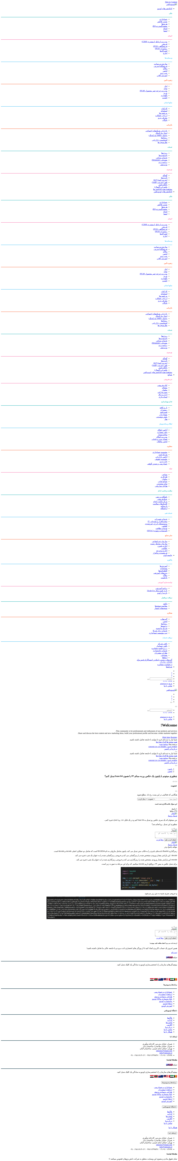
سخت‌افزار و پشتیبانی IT (157, 521)
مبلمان (164, 390)
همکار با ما (168, 1032)
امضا (165, 31)
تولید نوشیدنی (162, 484)
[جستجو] (148, 679)
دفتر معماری (162, 432)
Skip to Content (171, 2)
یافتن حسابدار (161, 646)
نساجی (164, 474)
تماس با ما (168, 686)
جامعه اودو (167, 555)
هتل (165, 419)
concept (151, 747)
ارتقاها (164, 658)
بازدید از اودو (162, 593)
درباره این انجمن (170, 749)
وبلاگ (165, 69)
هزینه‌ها (164, 24)
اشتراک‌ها (163, 51)
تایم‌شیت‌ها (163, 155)
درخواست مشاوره (164, 664)
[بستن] (176, 706)
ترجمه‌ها (164, 626)
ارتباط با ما (172, 1133)
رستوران (163, 410)
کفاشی (164, 526)
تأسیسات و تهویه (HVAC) (157, 531)
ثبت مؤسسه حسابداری (158, 633)
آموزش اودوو (167, 1006)
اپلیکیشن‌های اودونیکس (163, 192)
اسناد (165, 28)
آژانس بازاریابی (161, 457)
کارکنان (164, 109)
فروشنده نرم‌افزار (160, 553)
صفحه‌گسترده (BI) (160, 26)
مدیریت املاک (161, 437)
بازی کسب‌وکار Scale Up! (157, 591)
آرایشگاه (164, 508)
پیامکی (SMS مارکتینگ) (158, 135)
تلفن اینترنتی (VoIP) (159, 182)
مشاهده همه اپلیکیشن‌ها (162, 189)
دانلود (165, 604)
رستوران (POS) (161, 49)
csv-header (162, 747)
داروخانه (164, 506)
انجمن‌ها (169, 1023)
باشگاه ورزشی (161, 497)
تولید (165, 88)
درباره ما (168, 1027)
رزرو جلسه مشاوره (159, 648)
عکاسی (164, 548)
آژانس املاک (162, 430)
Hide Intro (166, 737)
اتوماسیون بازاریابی (159, 140)
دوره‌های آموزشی (160, 573)
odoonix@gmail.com (164, 1051)
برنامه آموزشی (161, 588)
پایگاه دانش (162, 185)
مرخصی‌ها (163, 113)
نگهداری (164, 95)
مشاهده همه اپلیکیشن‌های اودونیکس (157, 372)
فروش (164, 44)
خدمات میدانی (161, 158)
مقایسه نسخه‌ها (161, 606)
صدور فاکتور (162, 22)
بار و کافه (163, 408)
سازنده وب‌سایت (160, 64)
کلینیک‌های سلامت (160, 504)
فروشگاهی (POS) (160, 46)
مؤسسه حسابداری (159, 452)
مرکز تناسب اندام (160, 501)
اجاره (165, 53)
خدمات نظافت (161, 528)
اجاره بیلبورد (162, 546)
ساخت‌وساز (162, 435)
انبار (165, 86)
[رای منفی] (172, 927)
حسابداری (163, 19)
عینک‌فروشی (162, 499)
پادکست (164, 578)
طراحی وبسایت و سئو (163, 997)
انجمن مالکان (162, 442)
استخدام (164, 111)
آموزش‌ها (163, 566)
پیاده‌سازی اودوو (165, 1001)
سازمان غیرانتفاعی (159, 541)
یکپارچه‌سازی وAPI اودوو (162, 999)
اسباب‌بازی (163, 397)
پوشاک (164, 388)
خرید (165, 93)
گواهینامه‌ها (162, 571)
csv (156, 747)
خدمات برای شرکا (160, 631)
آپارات (169, 1020)
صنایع (170, 375)
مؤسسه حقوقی (161, 459)
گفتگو (165, 175)
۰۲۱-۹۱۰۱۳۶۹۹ (166, 662)
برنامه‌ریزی (162, 162)
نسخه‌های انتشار (160, 608)
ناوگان (164, 120)
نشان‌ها (159, 742)
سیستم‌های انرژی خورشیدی (156, 524)
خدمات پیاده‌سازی (160, 651)
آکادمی (169, 1025)
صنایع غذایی (162, 481)
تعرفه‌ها (169, 667)
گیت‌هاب (163, 619)
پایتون (168, 747)
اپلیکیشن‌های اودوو (164, 9)
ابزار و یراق (162, 395)
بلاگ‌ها (169, 1018)
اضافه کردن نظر (170, 840)
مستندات (163, 568)
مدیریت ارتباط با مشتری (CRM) (154, 42)
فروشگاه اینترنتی (160, 66)
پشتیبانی (164, 655)
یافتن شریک (162, 644)
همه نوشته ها (171, 742)
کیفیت (164, 98)
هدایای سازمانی (161, 486)
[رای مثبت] (176, 927)
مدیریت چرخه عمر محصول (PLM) (153, 91)
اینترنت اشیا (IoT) (160, 180)
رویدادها (164, 138)
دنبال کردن (142, 799)
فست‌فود (163, 412)
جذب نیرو (163, 461)
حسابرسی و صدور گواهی (157, 464)
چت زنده (163, 73)
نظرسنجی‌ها (162, 142)
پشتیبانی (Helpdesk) (159, 160)
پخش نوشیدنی (161, 417)
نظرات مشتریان (160, 653)
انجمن (165, 71)
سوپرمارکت (162, 392)
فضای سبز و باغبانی (159, 439)
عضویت (150, 799)
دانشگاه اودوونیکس (169, 1107)
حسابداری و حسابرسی (163, 992)
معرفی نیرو (162, 118)
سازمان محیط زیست (158, 544)
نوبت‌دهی (163, 165)
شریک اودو (163, 455)
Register (174, 737)
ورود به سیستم (166, 683)
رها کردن (160, 840)
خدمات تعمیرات (161, 519)
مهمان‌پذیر (163, 415)
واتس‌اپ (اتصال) (160, 187)
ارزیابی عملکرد (161, 115)
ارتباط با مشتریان (165, 994)
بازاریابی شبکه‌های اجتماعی (156, 131)
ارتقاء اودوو (167, 1004)
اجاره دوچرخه (161, 551)
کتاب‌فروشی (162, 385)
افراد (164, 742)
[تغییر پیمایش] (171, 702)
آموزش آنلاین (162, 75)
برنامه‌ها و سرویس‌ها (169, 1082)
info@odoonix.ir (165, 1053)
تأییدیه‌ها (164, 178)
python (174, 747)
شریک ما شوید (161, 628)
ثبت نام (174, 952)
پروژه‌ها (164, 153)
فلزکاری (164, 477)
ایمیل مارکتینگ (161, 133)
